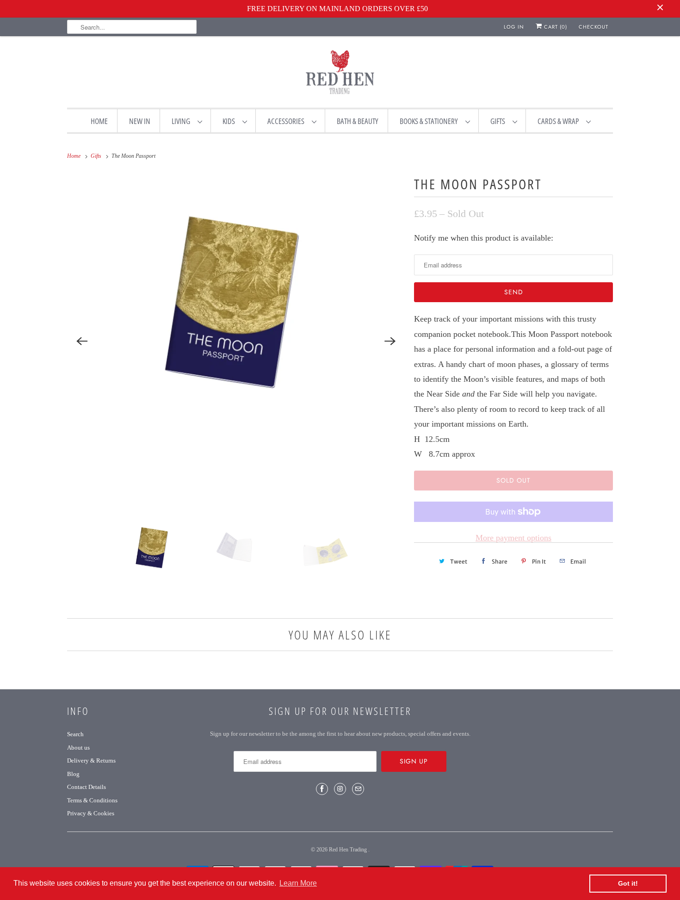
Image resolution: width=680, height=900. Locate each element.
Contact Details (86, 786)
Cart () (554, 27)
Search (75, 734)
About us (78, 747)
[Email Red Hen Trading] (358, 789)
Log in (514, 27)
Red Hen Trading (348, 849)
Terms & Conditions (92, 800)
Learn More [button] (298, 883)
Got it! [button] (628, 883)
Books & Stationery (430, 121)
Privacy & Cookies (90, 813)
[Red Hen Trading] (340, 74)
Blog (73, 773)
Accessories (287, 121)
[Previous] (82, 341)
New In (139, 121)
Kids (230, 121)
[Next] (390, 341)
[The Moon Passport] (235, 341)
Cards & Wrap (559, 121)
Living (182, 121)
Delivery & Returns (91, 760)
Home (99, 121)
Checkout (593, 27)
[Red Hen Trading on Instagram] (340, 789)
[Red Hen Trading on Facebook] (322, 789)
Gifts (499, 121)
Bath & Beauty (357, 121)
